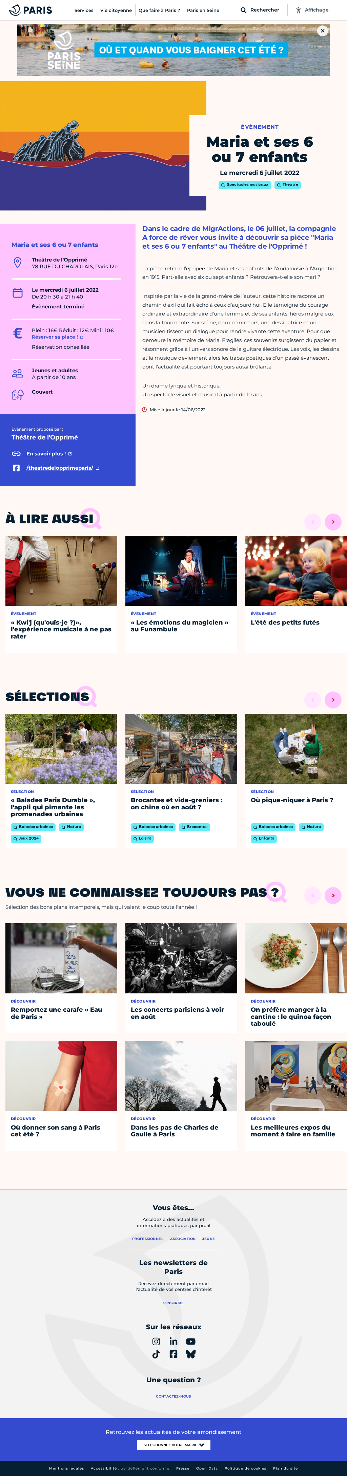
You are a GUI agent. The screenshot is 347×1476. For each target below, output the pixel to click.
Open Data (207, 1468)
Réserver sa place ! (55, 337)
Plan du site (285, 1468)
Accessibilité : (130, 1468)
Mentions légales (66, 1468)
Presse (182, 1468)
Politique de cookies (245, 1468)
